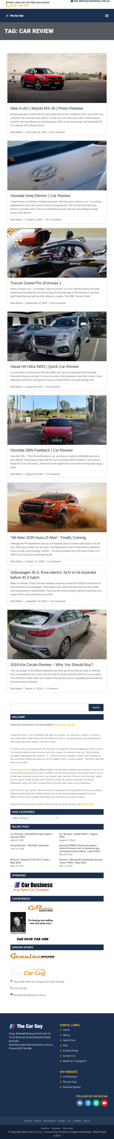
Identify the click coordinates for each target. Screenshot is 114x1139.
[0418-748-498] (7, 5)
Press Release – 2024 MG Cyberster (29, 845)
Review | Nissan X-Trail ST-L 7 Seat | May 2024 (30, 861)
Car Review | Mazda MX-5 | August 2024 (78, 835)
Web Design (99, 1132)
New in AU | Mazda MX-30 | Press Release (46, 108)
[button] (107, 15)
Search (96, 707)
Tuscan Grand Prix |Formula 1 (35, 283)
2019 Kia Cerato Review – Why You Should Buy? (51, 664)
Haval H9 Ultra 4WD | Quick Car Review (44, 366)
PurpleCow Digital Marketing (74, 1132)
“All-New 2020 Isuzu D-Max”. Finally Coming (48, 537)
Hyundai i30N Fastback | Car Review (41, 450)
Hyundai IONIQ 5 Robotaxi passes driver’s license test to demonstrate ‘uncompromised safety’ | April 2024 (79, 848)
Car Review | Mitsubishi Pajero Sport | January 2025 (31, 835)
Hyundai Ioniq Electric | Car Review (40, 195)
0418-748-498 (19, 5)
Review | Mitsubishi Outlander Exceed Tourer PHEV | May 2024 (80, 861)
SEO (58, 1135)
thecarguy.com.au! (64, 724)
